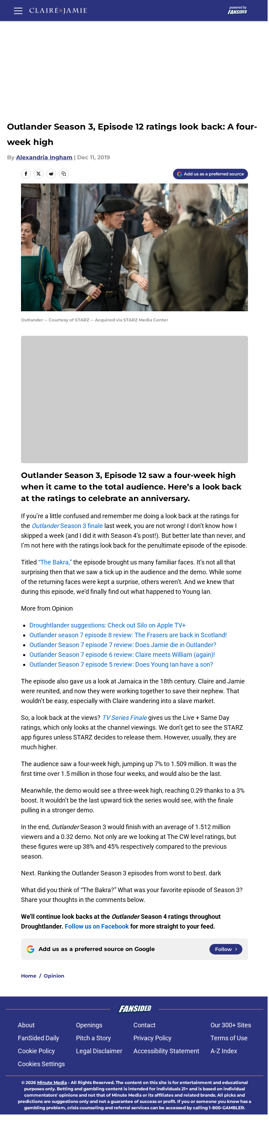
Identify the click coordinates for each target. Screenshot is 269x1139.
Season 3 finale (67, 525)
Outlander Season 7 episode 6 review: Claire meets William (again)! (122, 654)
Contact (144, 1025)
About (26, 1025)
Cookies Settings (41, 1064)
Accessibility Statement (166, 1051)
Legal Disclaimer (99, 1051)
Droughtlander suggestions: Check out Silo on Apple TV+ (107, 625)
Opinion (54, 976)
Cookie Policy (36, 1051)
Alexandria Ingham (44, 157)
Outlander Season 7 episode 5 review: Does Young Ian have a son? (121, 664)
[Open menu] (18, 10)
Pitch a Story (93, 1038)
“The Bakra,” (55, 562)
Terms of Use (229, 1038)
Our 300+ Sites (231, 1025)
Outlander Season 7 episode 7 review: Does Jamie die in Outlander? (122, 644)
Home (28, 976)
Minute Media (52, 1082)
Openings (89, 1025)
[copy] (64, 174)
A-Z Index (224, 1051)
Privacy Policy (152, 1038)
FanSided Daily (38, 1038)
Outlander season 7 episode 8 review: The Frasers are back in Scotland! (128, 635)
